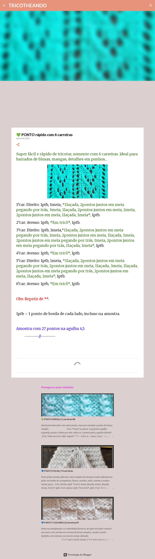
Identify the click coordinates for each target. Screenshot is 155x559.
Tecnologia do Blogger (79, 554)
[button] (18, 145)
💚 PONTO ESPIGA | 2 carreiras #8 (58, 419)
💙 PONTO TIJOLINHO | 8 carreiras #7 (60, 522)
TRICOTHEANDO (27, 5)
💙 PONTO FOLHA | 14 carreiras (57, 471)
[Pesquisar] (151, 5)
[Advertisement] (77, 103)
